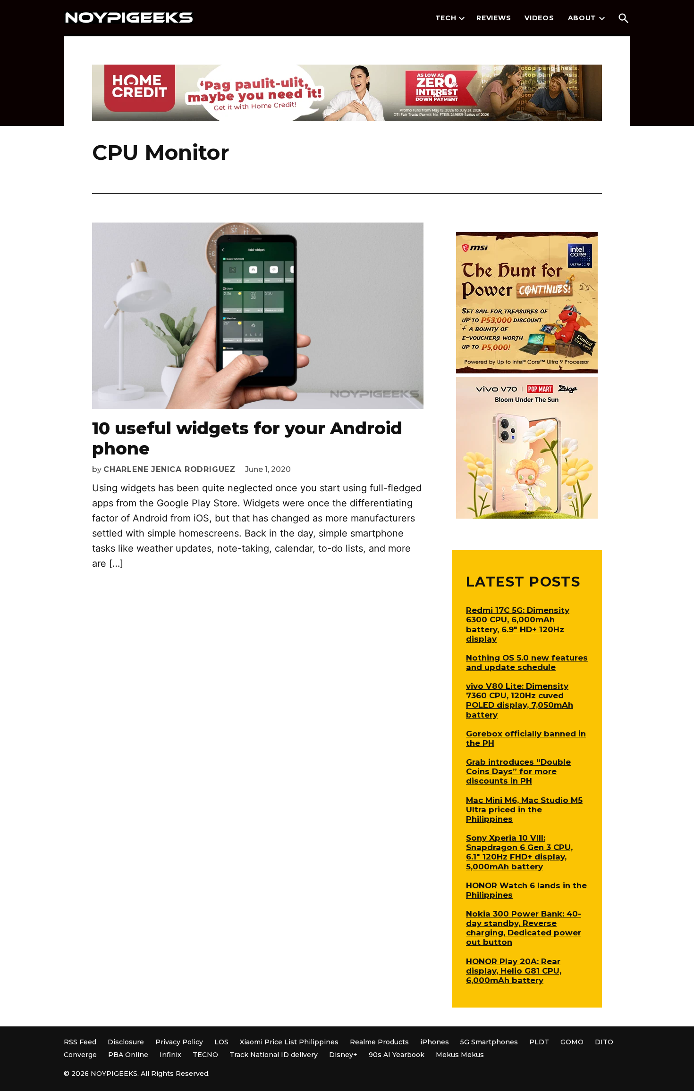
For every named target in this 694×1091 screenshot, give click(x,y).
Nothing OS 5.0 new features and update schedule (527, 662)
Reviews (493, 18)
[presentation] (461, 18)
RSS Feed (80, 1042)
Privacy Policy (179, 1042)
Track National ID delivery (273, 1054)
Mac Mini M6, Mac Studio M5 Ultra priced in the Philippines (524, 809)
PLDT (539, 1042)
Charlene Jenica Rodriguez (169, 469)
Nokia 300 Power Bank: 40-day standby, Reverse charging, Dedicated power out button (523, 928)
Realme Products (379, 1042)
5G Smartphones (489, 1042)
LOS (221, 1042)
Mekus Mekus (460, 1054)
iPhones (434, 1042)
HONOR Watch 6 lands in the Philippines (526, 890)
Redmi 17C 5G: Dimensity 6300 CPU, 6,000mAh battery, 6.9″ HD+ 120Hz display (517, 624)
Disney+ (343, 1054)
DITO (604, 1042)
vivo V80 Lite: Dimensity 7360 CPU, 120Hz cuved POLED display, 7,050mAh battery (519, 700)
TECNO (205, 1054)
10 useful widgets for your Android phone (247, 438)
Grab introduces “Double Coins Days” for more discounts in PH (518, 771)
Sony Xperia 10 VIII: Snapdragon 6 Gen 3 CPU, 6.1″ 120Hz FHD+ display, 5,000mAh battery (519, 852)
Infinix (170, 1054)
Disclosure (126, 1042)
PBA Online (128, 1054)
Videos (539, 18)
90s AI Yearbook (396, 1054)
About (582, 18)
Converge (80, 1054)
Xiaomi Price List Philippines (289, 1042)
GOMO (572, 1042)
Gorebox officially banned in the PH (526, 738)
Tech (446, 18)
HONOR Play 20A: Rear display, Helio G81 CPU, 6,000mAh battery (513, 971)
